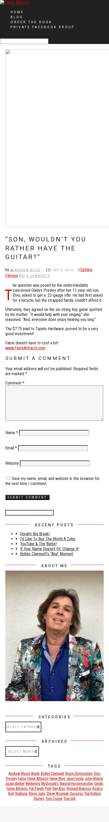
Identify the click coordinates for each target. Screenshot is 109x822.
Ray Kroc (59, 788)
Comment (14, 382)
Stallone (21, 793)
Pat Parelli (36, 788)
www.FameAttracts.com (25, 347)
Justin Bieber (15, 783)
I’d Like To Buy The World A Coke (47, 538)
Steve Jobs (37, 793)
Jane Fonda (75, 778)
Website (12, 463)
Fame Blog (57, 778)
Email (11, 447)
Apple (35, 773)
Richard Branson (79, 788)
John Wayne (94, 778)
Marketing (33, 783)
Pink (48, 788)
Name (11, 432)
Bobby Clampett (52, 773)
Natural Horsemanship (76, 783)
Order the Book (31, 22)
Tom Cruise (54, 798)
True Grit (69, 798)
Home (17, 12)
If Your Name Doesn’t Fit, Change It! (49, 548)
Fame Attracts (37, 778)
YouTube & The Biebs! (38, 543)
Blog (17, 17)
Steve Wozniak (58, 793)
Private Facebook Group (43, 27)
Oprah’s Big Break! (35, 533)
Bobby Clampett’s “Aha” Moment (46, 553)
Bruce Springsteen (79, 773)
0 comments (38, 276)
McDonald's (50, 783)
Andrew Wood (28, 270)
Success (76, 793)
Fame (22, 778)
